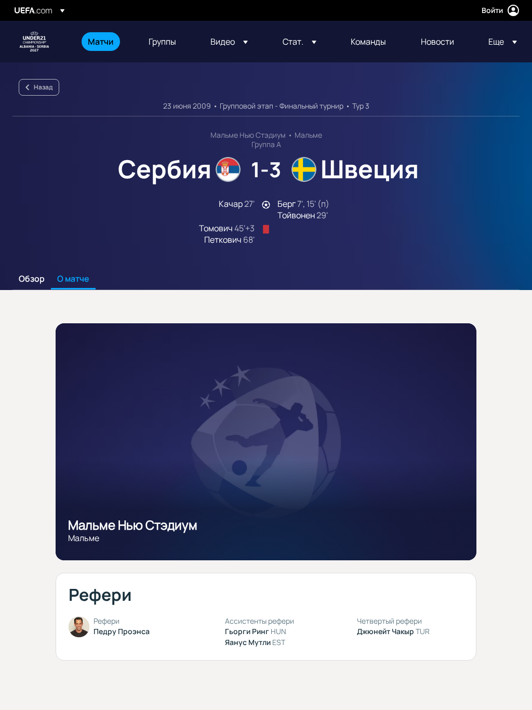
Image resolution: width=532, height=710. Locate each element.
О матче (73, 279)
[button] (229, 41)
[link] (101, 41)
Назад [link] (43, 87)
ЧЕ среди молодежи (34, 41)
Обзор (32, 279)
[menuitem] (105, 41)
